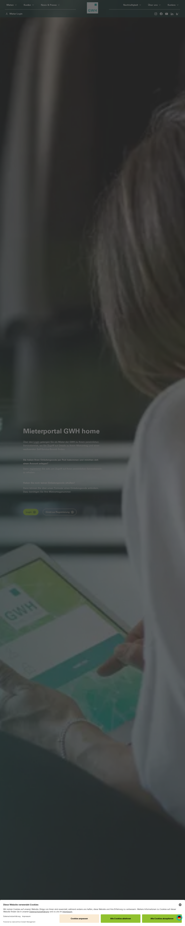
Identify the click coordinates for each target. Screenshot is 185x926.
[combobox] (179, 917)
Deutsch (179, 917)
